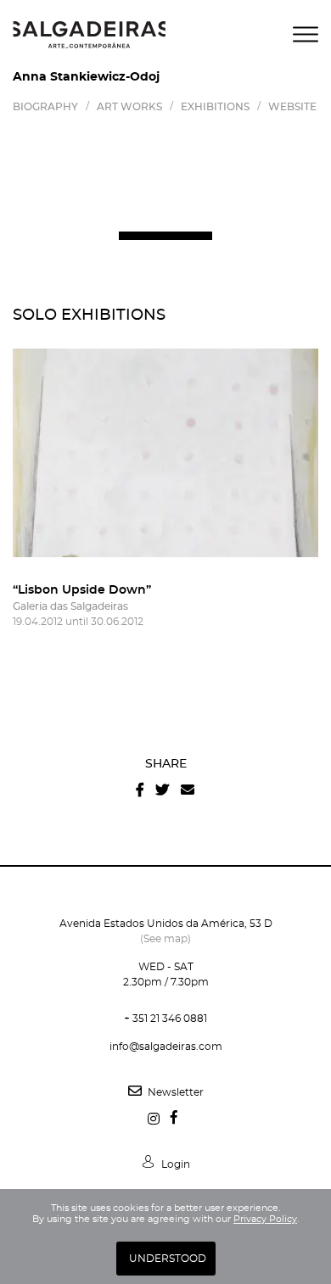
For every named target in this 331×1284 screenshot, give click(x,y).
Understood (167, 1258)
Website (292, 107)
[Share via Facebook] (140, 790)
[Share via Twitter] (162, 790)
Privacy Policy (265, 1219)
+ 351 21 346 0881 (165, 1018)
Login (174, 1164)
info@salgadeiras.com (165, 1046)
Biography (45, 107)
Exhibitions (215, 107)
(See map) (165, 939)
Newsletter (174, 1092)
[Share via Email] (187, 790)
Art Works (129, 107)
